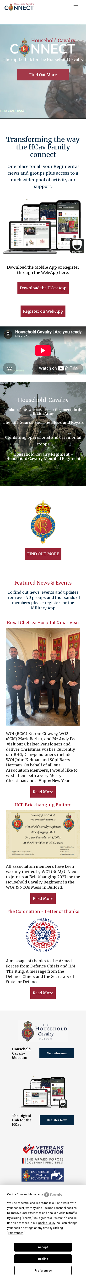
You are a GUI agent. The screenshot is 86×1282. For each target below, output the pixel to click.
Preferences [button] (15, 1233)
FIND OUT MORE (43, 554)
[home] (19, 7)
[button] (74, 7)
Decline (43, 1259)
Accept (43, 1247)
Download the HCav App (43, 288)
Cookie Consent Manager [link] (23, 1194)
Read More (43, 791)
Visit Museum (57, 1053)
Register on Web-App (43, 311)
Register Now (57, 1120)
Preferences (43, 1270)
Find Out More (43, 74)
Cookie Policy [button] (46, 1223)
